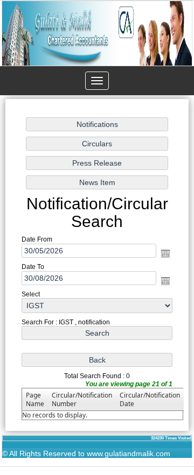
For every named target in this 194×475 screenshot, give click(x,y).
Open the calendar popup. (165, 253)
